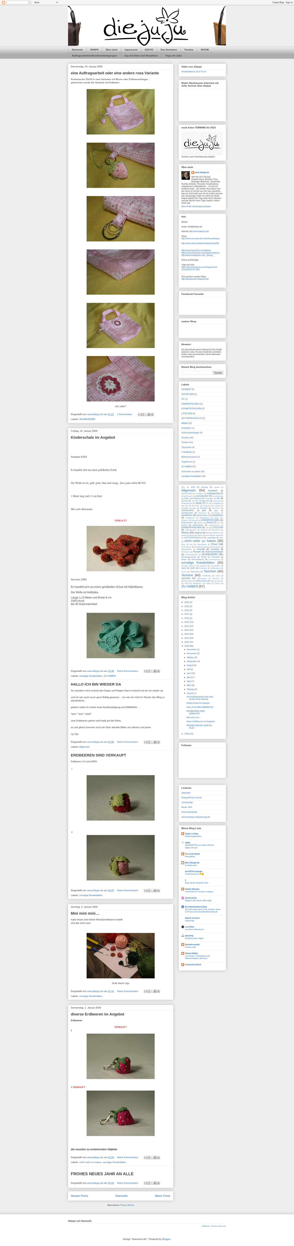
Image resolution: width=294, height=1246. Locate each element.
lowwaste (204, 530)
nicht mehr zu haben (90, 1162)
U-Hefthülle (186, 452)
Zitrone (217, 583)
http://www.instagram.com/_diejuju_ (197, 255)
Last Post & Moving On (194, 929)
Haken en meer (192, 918)
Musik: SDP (186, 807)
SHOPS (94, 49)
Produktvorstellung (201, 547)
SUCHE (205, 49)
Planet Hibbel (191, 953)
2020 (187, 602)
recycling (215, 549)
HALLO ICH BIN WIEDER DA (96, 684)
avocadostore (202, 496)
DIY (183, 399)
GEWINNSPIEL (187, 510)
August (190, 665)
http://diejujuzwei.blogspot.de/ (195, 279)
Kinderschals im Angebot (93, 437)
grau (216, 510)
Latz (207, 527)
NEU (221, 538)
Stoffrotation (215, 568)
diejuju (199, 503)
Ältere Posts (162, 1196)
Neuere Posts (79, 1196)
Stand (183, 568)
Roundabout (190, 856)
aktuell (216, 487)
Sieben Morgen (192, 889)
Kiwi (218, 523)
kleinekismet (198, 525)
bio (218, 498)
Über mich (111, 49)
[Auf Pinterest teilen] (152, 414)
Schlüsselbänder (191, 554)
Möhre (200, 535)
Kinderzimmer (187, 522)
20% (183, 487)
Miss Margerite (192, 863)
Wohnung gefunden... (193, 836)
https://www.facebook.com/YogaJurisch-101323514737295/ (199, 268)
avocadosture (218, 496)
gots (204, 510)
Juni (189, 673)
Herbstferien (204, 518)
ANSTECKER (187, 394)
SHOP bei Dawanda (210, 557)
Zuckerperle (191, 898)
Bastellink (209, 498)
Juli (189, 669)
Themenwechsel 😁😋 (194, 874)
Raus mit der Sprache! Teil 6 (196, 883)
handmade (215, 513)
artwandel (186, 793)
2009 (187, 646)
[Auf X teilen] (146, 414)
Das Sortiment (169, 49)
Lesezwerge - (187, 802)
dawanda (216, 501)
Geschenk (216, 508)
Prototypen (186, 428)
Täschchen (186, 447)
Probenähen (186, 547)
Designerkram (186, 503)
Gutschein (202, 513)
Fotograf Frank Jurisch (191, 797)
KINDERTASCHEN (190, 404)
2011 (187, 638)
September (192, 661)
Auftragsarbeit (213, 493)
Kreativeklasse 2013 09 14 (193, 71)
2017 (187, 614)
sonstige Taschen (188, 566)
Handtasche (187, 515)
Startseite (77, 49)
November (192, 653)
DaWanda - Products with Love (214, 1226)
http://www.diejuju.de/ (199, 231)
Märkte (184, 423)
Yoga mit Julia (173, 55)
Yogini (208, 583)
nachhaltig (211, 538)
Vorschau (215, 578)
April (189, 681)
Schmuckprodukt (189, 812)
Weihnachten (201, 581)
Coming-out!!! (190, 947)
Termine (188, 49)
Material (198, 533)
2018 (187, 610)
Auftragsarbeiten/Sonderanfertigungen (94, 55)
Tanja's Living (191, 833)
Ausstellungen (187, 496)
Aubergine (199, 493)
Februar (191, 689)
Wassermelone (187, 581)
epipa (187, 842)
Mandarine (216, 530)
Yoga (186, 583)
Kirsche (200, 523)
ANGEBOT (186, 389)
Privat (214, 544)
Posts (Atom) (127, 1205)
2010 (187, 642)
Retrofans (185, 552)
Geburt (217, 506)
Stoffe (192, 568)
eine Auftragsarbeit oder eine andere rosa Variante (115, 73)
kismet (210, 522)
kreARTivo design (193, 871)
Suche (183, 572)
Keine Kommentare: (128, 671)
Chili (193, 501)
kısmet (184, 525)
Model (192, 535)
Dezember (192, 649)
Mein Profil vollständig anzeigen (196, 206)
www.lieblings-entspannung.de (195, 817)
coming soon (204, 501)
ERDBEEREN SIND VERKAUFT (98, 755)
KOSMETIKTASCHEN (191, 408)
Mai (189, 677)
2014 (187, 626)
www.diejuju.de (202, 172)
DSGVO (149, 49)
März (189, 685)
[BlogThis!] (142, 414)
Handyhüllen (217, 515)
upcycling (185, 578)
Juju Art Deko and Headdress (141, 55)
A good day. (189, 921)
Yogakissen (186, 462)
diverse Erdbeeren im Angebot (97, 1014)
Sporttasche (215, 566)
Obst (183, 544)
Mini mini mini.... (85, 913)
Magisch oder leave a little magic (198, 900)
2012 (187, 634)
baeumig (189, 935)
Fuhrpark (206, 506)
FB (190, 506)
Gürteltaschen (187, 513)
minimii (183, 535)
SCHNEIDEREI (87, 419)
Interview (194, 520)
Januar (190, 693)
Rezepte (197, 552)
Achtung (204, 487)
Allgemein (84, 746)
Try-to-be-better (192, 854)
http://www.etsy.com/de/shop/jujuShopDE (200, 243)
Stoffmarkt (203, 568)
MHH (208, 533)
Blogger (166, 1239)
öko (191, 544)
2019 (187, 606)
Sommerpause (214, 559)
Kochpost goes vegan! (194, 938)
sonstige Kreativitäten (90, 676)
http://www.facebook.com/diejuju (196, 250)
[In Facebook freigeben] (149, 414)
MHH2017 (217, 533)
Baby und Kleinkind (192, 498)
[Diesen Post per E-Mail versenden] (139, 414)
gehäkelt (184, 508)
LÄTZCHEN (186, 413)
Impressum (131, 49)
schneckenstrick (193, 964)
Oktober (191, 657)
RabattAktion (186, 549)
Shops (184, 559)
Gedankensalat (192, 944)
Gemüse (203, 508)
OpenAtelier (202, 544)
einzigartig (216, 503)
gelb (194, 508)
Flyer (197, 506)
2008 (187, 734)
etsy (183, 506)
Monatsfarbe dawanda (214, 535)
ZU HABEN (110, 676)
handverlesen (202, 515)
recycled (201, 549)
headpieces (190, 518)
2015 (187, 622)
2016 (187, 618)
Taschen (185, 437)
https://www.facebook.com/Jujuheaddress (200, 253)
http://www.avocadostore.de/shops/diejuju (200, 238)
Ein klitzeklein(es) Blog (196, 907)
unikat (217, 576)
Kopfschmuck (214, 525)
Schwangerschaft (188, 557)
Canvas (184, 501)
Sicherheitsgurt (197, 559)
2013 (193, 487)
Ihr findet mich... (191, 865)
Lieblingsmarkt (190, 530)
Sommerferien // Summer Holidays (199, 892)
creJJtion (189, 927)
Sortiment (203, 566)
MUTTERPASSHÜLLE (191, 418)
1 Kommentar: (125, 414)
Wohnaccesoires (189, 457)
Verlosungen (202, 578)
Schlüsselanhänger (190, 433)
